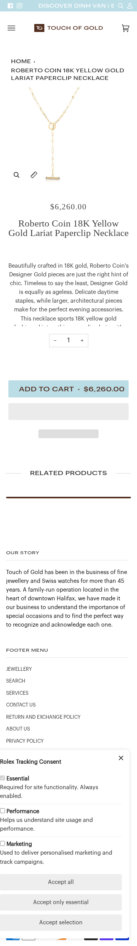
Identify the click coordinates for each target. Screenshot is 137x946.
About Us (18, 729)
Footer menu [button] (27, 650)
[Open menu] (19, 28)
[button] (68, 413)
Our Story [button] (23, 552)
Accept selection (61, 922)
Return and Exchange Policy (43, 717)
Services (17, 693)
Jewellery (19, 669)
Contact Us (21, 705)
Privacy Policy (25, 741)
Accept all (61, 882)
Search (15, 681)
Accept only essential (61, 902)
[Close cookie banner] (121, 758)
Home (21, 61)
